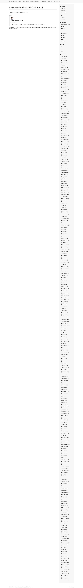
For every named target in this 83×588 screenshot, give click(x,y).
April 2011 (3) (64, 428)
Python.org (63, 49)
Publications (50, 1)
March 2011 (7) (65, 431)
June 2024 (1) (64, 104)
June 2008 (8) (64, 499)
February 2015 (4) (65, 341)
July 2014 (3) (64, 356)
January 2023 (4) (65, 137)
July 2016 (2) (64, 303)
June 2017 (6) (64, 279)
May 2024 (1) (64, 106)
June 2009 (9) (64, 477)
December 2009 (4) (65, 463)
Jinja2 (62, 51)
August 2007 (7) (65, 520)
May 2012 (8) (64, 400)
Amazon (62, 19)
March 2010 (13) (65, 457)
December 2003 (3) (65, 577)
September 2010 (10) (66, 444)
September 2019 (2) (65, 225)
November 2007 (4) (65, 514)
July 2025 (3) (64, 80)
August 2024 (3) (65, 100)
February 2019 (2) (65, 240)
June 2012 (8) (64, 398)
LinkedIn (63, 15)
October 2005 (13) (65, 566)
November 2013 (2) (65, 374)
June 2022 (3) (64, 152)
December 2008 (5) (65, 485)
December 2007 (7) (65, 512)
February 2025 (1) (65, 89)
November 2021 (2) (65, 168)
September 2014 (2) (65, 352)
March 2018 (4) (65, 260)
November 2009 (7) (65, 466)
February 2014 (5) (65, 367)
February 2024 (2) (65, 111)
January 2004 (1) (65, 575)
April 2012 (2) (64, 402)
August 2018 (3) (65, 251)
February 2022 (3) (65, 161)
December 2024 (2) (65, 93)
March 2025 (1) (65, 87)
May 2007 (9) (64, 527)
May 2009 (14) (64, 479)
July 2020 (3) (64, 203)
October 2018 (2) (65, 246)
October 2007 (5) (65, 516)
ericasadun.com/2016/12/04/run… (37, 24)
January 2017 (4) (65, 290)
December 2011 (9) (65, 411)
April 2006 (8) (64, 553)
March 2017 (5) (65, 286)
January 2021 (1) (65, 190)
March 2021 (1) (65, 185)
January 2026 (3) (65, 71)
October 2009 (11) (65, 468)
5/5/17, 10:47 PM (14, 22)
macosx (23, 12)
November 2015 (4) (65, 321)
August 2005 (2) (65, 571)
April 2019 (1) (64, 236)
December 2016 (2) (65, 293)
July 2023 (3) (64, 124)
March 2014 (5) (65, 365)
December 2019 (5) (65, 218)
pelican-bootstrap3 (22, 586)
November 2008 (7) (65, 488)
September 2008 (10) (66, 492)
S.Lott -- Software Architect (15, 1)
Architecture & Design (66, 24)
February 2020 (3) (65, 214)
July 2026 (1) (64, 58)
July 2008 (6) (64, 496)
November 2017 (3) (65, 268)
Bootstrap (31, 586)
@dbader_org (19, 20)
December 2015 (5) (65, 319)
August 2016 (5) (65, 301)
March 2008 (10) (65, 505)
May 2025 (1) (64, 84)
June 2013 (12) (65, 385)
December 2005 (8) (65, 562)
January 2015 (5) (65, 343)
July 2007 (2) (64, 523)
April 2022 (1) (64, 157)
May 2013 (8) (64, 387)
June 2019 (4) (64, 231)
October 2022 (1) (65, 143)
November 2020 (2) (65, 194)
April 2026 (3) (64, 65)
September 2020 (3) (65, 198)
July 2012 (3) (64, 396)
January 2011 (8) (65, 435)
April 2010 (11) (64, 455)
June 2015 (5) (64, 332)
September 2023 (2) (65, 119)
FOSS (63, 28)
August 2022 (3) (65, 148)
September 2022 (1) (65, 146)
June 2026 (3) (64, 60)
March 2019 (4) (65, 238)
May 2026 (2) (64, 62)
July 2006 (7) (64, 547)
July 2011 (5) (64, 422)
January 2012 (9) (65, 409)
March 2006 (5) (65, 556)
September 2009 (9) (65, 470)
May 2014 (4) (64, 360)
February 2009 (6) (65, 481)
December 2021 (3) (65, 165)
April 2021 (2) (64, 183)
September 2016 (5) (65, 299)
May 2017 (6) (64, 282)
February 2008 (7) (65, 507)
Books (63, 26)
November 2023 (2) (65, 115)
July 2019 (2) (64, 229)
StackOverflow (64, 12)
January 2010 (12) (65, 461)
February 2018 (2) (65, 262)
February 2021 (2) (65, 187)
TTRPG (63, 41)
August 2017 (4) (65, 275)
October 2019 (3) (65, 222)
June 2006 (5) (64, 549)
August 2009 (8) (65, 472)
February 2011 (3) (65, 433)
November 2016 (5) (65, 295)
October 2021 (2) (65, 170)
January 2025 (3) (65, 91)
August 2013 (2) (65, 380)
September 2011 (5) (65, 417)
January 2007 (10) (65, 536)
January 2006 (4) (65, 560)
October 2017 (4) (65, 271)
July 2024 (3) (64, 102)
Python (63, 37)
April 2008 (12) (64, 503)
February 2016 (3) (65, 314)
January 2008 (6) (65, 510)
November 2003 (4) (65, 580)
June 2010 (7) (64, 450)
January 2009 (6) (65, 483)
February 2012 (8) (65, 406)
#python (27, 12)
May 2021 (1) (64, 181)
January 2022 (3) (65, 163)
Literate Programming (66, 31)
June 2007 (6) (64, 525)
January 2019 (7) (65, 242)
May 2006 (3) (64, 551)
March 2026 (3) (65, 67)
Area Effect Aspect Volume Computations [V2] (31, 1)
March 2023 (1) (65, 133)
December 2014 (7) (65, 345)
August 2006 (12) (65, 545)
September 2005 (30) (66, 569)
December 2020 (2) (65, 192)
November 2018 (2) (65, 244)
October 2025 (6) (65, 76)
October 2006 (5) (65, 540)
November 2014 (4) (65, 347)
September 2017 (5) (65, 273)
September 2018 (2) (65, 249)
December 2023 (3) (65, 113)
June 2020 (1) (64, 205)
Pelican (62, 46)
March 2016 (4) (65, 312)
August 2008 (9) (65, 494)
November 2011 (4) (65, 413)
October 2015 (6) (65, 323)
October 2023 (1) (65, 117)
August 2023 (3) (65, 122)
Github (63, 10)
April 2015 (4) (64, 336)
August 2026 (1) (65, 56)
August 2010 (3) (65, 446)
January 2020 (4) (65, 216)
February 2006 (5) (65, 558)
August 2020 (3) (65, 200)
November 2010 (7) (65, 439)
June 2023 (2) (64, 126)
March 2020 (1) (65, 211)
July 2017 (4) (64, 277)
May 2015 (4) (64, 334)
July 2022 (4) (64, 150)
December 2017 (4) (65, 266)
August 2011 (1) (65, 420)
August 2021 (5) (65, 174)
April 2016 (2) (64, 310)
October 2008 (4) (65, 490)
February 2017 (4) (65, 288)
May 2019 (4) (64, 233)
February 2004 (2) (65, 573)
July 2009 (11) (64, 474)
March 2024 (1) (65, 108)
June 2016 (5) (64, 306)
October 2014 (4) (65, 350)
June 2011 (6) (64, 424)
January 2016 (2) (65, 317)
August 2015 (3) (65, 328)
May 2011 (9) (64, 426)
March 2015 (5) (65, 339)
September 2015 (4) (65, 325)
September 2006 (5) (65, 542)
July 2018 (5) (64, 253)
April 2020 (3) (64, 209)
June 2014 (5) (64, 358)
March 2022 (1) (65, 159)
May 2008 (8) (64, 501)
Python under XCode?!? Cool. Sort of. (26, 7)
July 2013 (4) (64, 382)
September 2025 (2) (65, 78)
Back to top (72, 586)
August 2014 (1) (65, 354)
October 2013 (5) (65, 376)
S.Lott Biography (57, 1)
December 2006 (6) (65, 538)
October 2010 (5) (65, 442)
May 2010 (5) (64, 453)
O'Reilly (62, 17)
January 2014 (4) (65, 369)
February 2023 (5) (65, 135)
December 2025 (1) (65, 73)
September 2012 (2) (65, 391)
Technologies (64, 39)
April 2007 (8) (64, 529)
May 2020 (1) (64, 207)
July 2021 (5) (64, 176)
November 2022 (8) (65, 141)
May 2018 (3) (64, 255)
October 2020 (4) (65, 196)
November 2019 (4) (65, 220)
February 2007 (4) (65, 534)
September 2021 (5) (65, 172)
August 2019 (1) (65, 227)
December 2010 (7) (65, 437)
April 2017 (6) (64, 284)
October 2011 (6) (65, 415)
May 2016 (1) (64, 308)
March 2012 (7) (65, 404)
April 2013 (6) (64, 389)
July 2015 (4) (64, 330)
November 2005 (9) (65, 564)
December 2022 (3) (65, 139)
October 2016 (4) (65, 297)
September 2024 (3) (65, 97)
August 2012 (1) (65, 393)
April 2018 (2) (64, 257)
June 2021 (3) (64, 179)
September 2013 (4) (65, 378)
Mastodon (63, 8)
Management (64, 33)
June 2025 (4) (64, 82)
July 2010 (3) (64, 448)
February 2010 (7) (65, 459)
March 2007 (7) (65, 531)
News (63, 35)
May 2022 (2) (64, 154)
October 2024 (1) (65, 95)
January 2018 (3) (65, 264)
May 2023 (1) (64, 128)
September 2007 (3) (65, 518)
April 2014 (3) (64, 363)
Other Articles (43, 1)
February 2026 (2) (65, 69)
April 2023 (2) (64, 130)
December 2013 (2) (65, 371)
